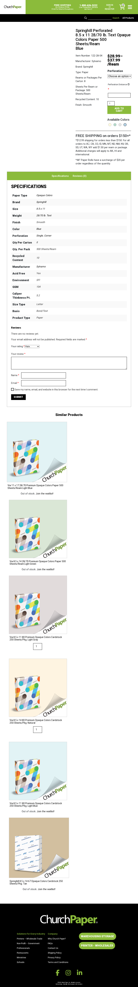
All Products (128, 18)
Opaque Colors (44, 195)
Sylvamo (41, 266)
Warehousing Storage (97, 936)
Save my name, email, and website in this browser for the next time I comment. (56, 389)
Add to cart (119, 109)
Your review (18, 354)
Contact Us (53, 948)
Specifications (60, 175)
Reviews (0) (80, 175)
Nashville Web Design (68, 984)
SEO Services (78, 984)
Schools (20, 962)
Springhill (41, 202)
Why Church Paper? (57, 939)
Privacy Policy (54, 957)
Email (15, 383)
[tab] (60, 176)
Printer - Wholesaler (97, 945)
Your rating (18, 346)
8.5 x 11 (40, 208)
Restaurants (22, 953)
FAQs (50, 943)
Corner (47, 235)
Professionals (23, 948)
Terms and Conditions (58, 962)
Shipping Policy (55, 953)
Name (15, 375)
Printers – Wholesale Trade (29, 939)
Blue (38, 229)
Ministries (21, 957)
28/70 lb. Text (43, 215)
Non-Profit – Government (28, 943)
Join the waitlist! (44, 493)
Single (39, 235)
